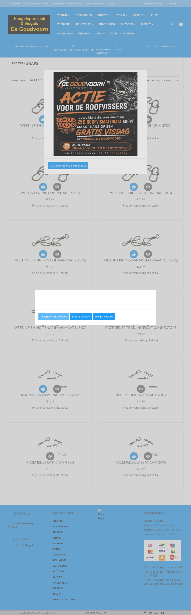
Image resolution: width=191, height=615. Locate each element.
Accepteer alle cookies (53, 316)
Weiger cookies (104, 316)
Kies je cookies (81, 316)
